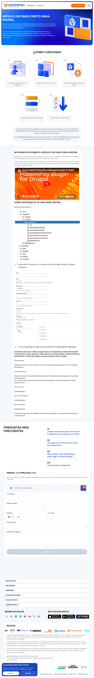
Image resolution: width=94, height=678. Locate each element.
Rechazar (28, 673)
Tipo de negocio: (12, 522)
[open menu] (89, 5)
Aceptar (11, 673)
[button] (11, 516)
